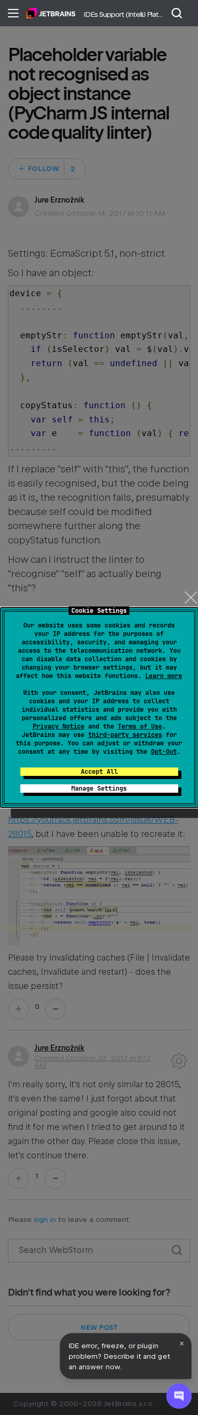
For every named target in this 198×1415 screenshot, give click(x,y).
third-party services (125, 735)
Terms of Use (140, 726)
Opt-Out (164, 751)
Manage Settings (99, 788)
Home (51, 13)
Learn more (163, 676)
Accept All (99, 771)
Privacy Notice (58, 726)
